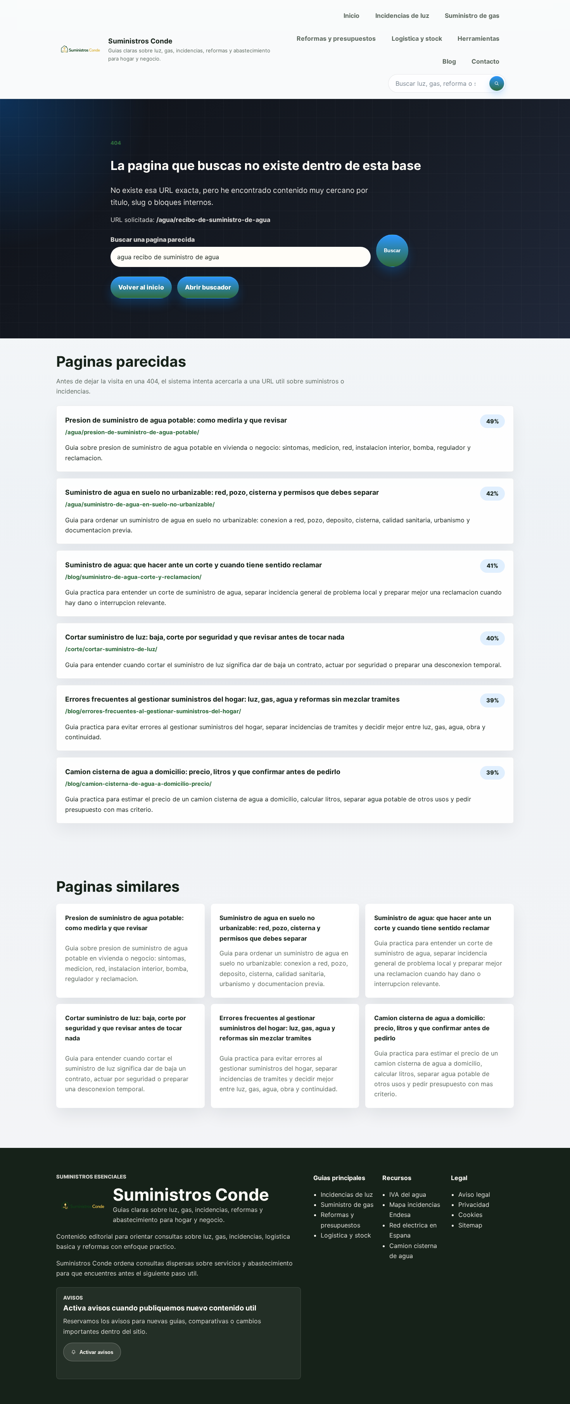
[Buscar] (496, 83)
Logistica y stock (417, 38)
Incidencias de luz (402, 15)
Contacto (485, 61)
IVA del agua (407, 1194)
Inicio (351, 15)
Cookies (470, 1215)
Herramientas (478, 38)
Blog (449, 61)
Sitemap (470, 1225)
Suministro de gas (472, 15)
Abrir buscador (208, 287)
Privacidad (473, 1204)
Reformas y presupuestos (336, 38)
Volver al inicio (141, 287)
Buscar (392, 250)
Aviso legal (474, 1194)
